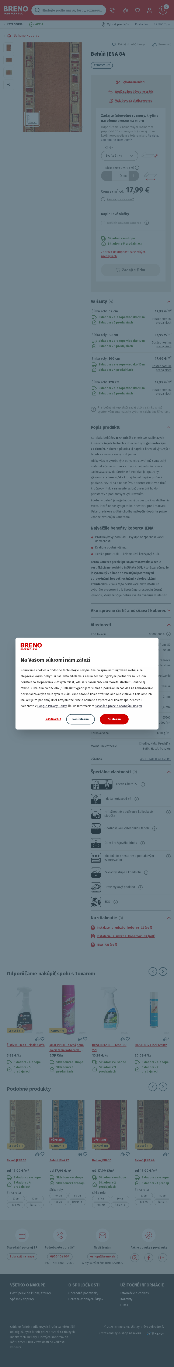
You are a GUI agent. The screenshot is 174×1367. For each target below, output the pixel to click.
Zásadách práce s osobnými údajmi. (118, 706)
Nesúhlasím (80, 719)
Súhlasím (114, 719)
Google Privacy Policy (52, 706)
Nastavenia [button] (53, 719)
